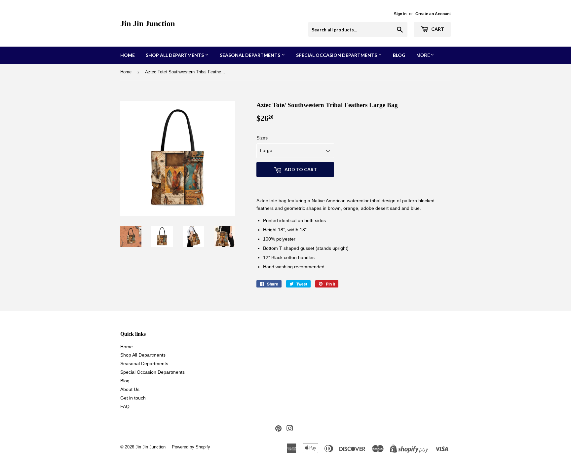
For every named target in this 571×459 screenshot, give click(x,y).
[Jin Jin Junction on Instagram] (289, 429)
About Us (129, 389)
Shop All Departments (175, 55)
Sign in (400, 14)
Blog (399, 55)
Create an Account (433, 14)
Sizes (262, 137)
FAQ (125, 406)
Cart (437, 29)
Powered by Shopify (191, 446)
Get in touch (133, 398)
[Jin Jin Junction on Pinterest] (278, 429)
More (423, 55)
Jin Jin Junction (147, 23)
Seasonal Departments (250, 55)
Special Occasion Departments (337, 55)
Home (127, 55)
